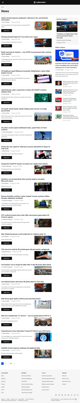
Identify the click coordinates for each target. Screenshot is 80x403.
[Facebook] (59, 395)
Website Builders (26, 387)
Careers (64, 384)
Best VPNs (24, 381)
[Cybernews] (40, 2)
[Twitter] (56, 395)
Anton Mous (6, 183)
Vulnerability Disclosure (23, 400)
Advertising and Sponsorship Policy (8, 400)
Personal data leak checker (48, 378)
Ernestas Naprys (60, 69)
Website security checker (48, 384)
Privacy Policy (21, 399)
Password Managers (27, 378)
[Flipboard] (75, 395)
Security (3, 381)
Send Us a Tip (65, 378)
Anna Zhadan (6, 22)
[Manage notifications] (76, 399)
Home (2, 7)
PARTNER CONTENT (62, 30)
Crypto (3, 387)
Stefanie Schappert (7, 200)
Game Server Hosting (27, 392)
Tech (2, 392)
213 (11, 363)
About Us (64, 375)
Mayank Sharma (7, 251)
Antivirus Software (26, 375)
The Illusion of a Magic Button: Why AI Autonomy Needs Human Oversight (67, 36)
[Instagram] (62, 395)
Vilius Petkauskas (7, 166)
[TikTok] (65, 395)
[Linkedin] (68, 395)
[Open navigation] (2, 2)
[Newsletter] (78, 395)
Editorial (3, 378)
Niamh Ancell (6, 151)
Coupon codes (45, 389)
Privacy (3, 384)
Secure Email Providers (27, 384)
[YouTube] (71, 395)
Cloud (2, 389)
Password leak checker (47, 381)
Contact (8, 399)
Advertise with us (66, 381)
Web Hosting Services (27, 389)
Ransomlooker (45, 387)
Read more (5, 31)
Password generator (47, 375)
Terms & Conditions (29, 399)
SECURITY (59, 59)
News (2, 375)
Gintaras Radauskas (7, 132)
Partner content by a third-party (64, 40)
